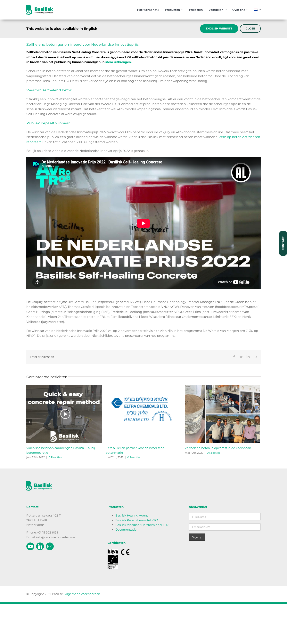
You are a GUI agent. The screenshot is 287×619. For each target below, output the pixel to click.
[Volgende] (257, 422)
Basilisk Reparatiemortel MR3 (136, 520)
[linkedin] (40, 546)
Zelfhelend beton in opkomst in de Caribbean (218, 448)
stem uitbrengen (118, 62)
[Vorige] (29, 422)
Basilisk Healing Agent (131, 515)
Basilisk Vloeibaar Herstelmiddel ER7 (142, 525)
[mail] (50, 546)
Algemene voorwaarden (82, 594)
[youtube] (30, 546)
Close (250, 28)
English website (219, 28)
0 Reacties (55, 457)
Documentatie (125, 529)
